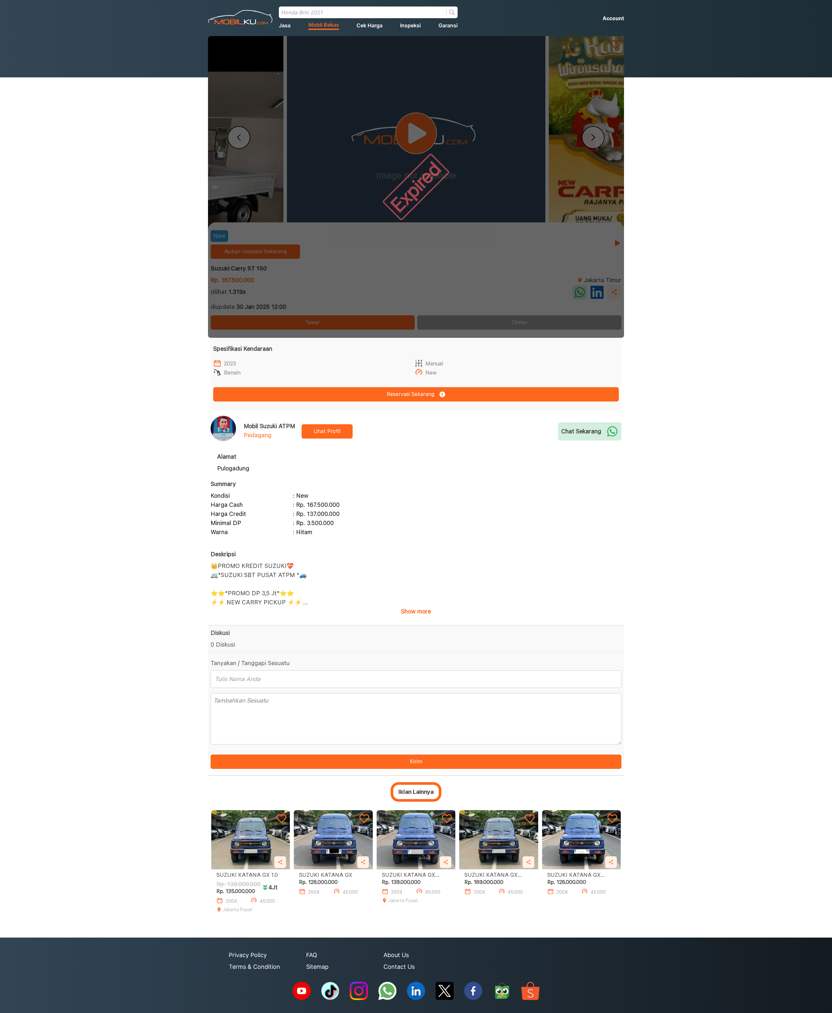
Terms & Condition (254, 966)
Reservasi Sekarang (410, 394)
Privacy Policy (248, 955)
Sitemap (317, 966)
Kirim (416, 761)
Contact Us (399, 966)
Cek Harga (370, 25)
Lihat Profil (327, 431)
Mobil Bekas (323, 24)
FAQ (311, 955)
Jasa (285, 25)
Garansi (448, 25)
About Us (396, 955)
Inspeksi (410, 25)
